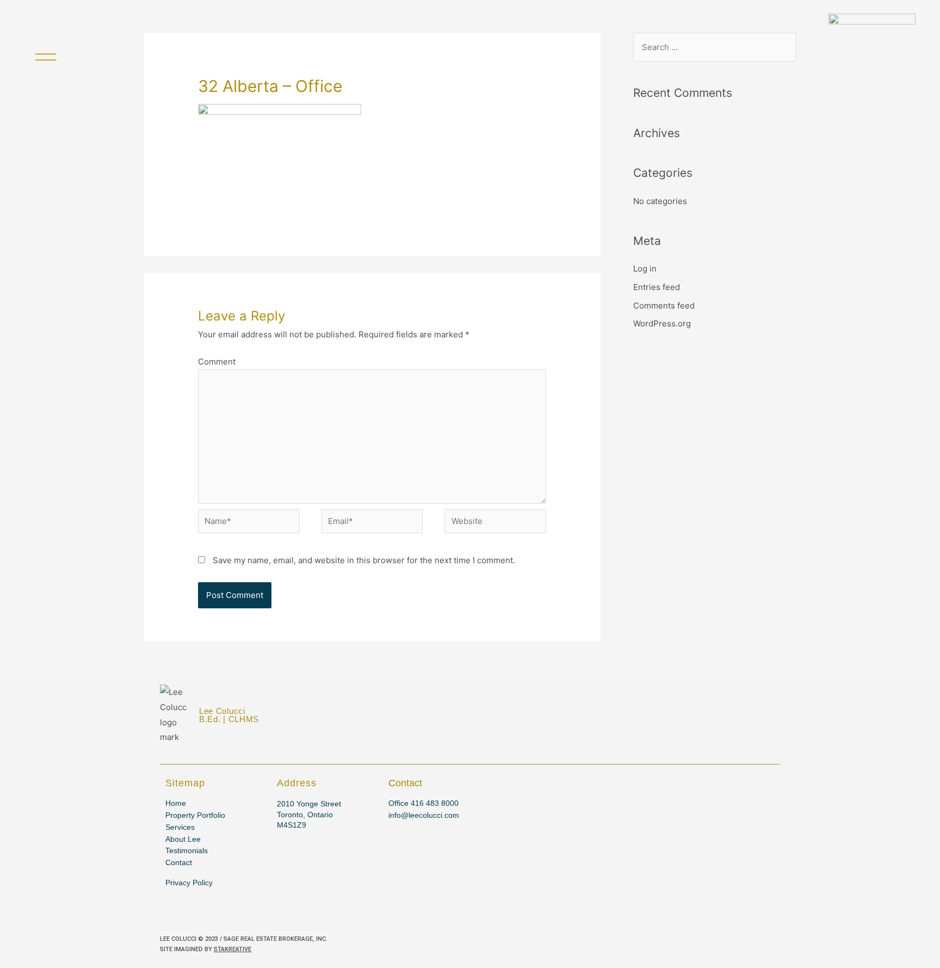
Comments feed (664, 305)
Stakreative (232, 949)
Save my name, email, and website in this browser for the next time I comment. (364, 560)
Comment (217, 361)
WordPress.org (662, 323)
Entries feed (656, 287)
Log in (645, 268)
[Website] (495, 523)
